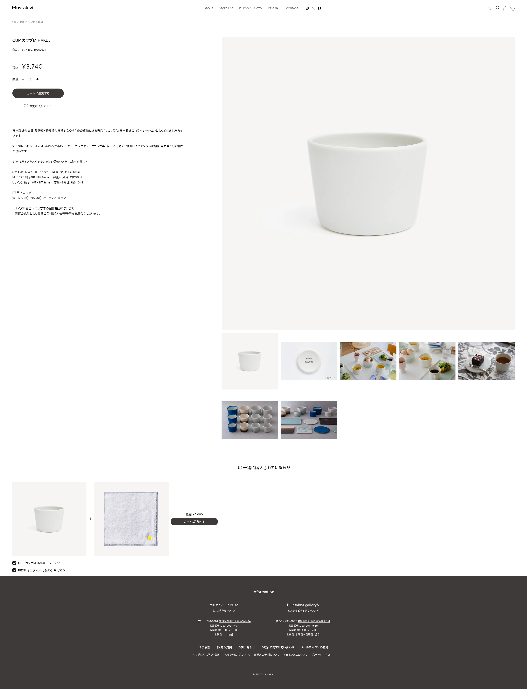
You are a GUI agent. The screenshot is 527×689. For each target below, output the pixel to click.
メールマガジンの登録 (315, 647)
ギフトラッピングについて (237, 654)
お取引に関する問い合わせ (278, 647)
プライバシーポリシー (322, 654)
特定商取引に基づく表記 (206, 654)
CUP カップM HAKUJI (33, 563)
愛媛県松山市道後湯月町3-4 (314, 621)
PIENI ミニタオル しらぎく (35, 570)
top (14, 22)
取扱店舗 (204, 647)
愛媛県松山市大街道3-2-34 (235, 621)
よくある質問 (224, 647)
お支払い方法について (295, 654)
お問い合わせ (246, 647)
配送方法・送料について (266, 654)
